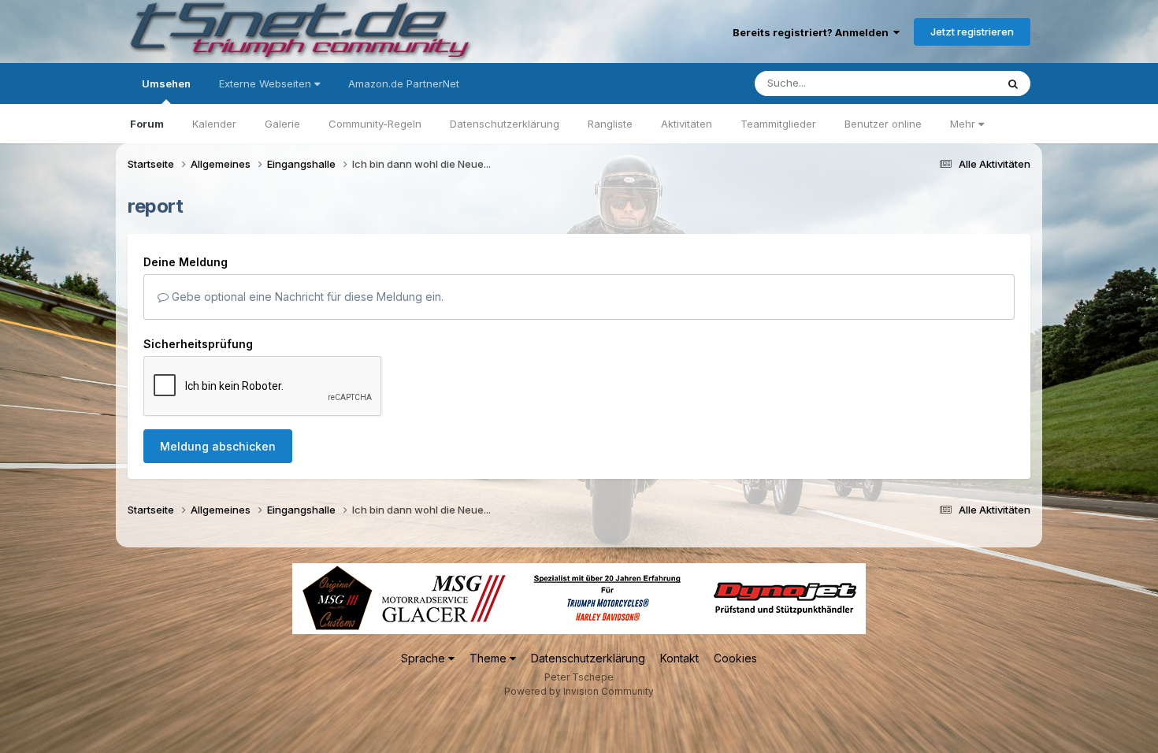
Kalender (214, 123)
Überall (957, 83)
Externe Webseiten (266, 83)
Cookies (735, 658)
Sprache (424, 658)
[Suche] (1013, 83)
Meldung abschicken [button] (218, 446)
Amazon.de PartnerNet (403, 83)
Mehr (964, 123)
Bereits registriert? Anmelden (813, 32)
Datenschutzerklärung (504, 123)
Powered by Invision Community (579, 691)
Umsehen (166, 83)
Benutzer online (883, 123)
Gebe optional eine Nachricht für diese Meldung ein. (306, 296)
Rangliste (610, 123)
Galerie (282, 123)
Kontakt (679, 658)
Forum (147, 123)
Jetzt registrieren (972, 31)
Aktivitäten (686, 123)
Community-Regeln (374, 123)
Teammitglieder (778, 123)
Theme (490, 658)
